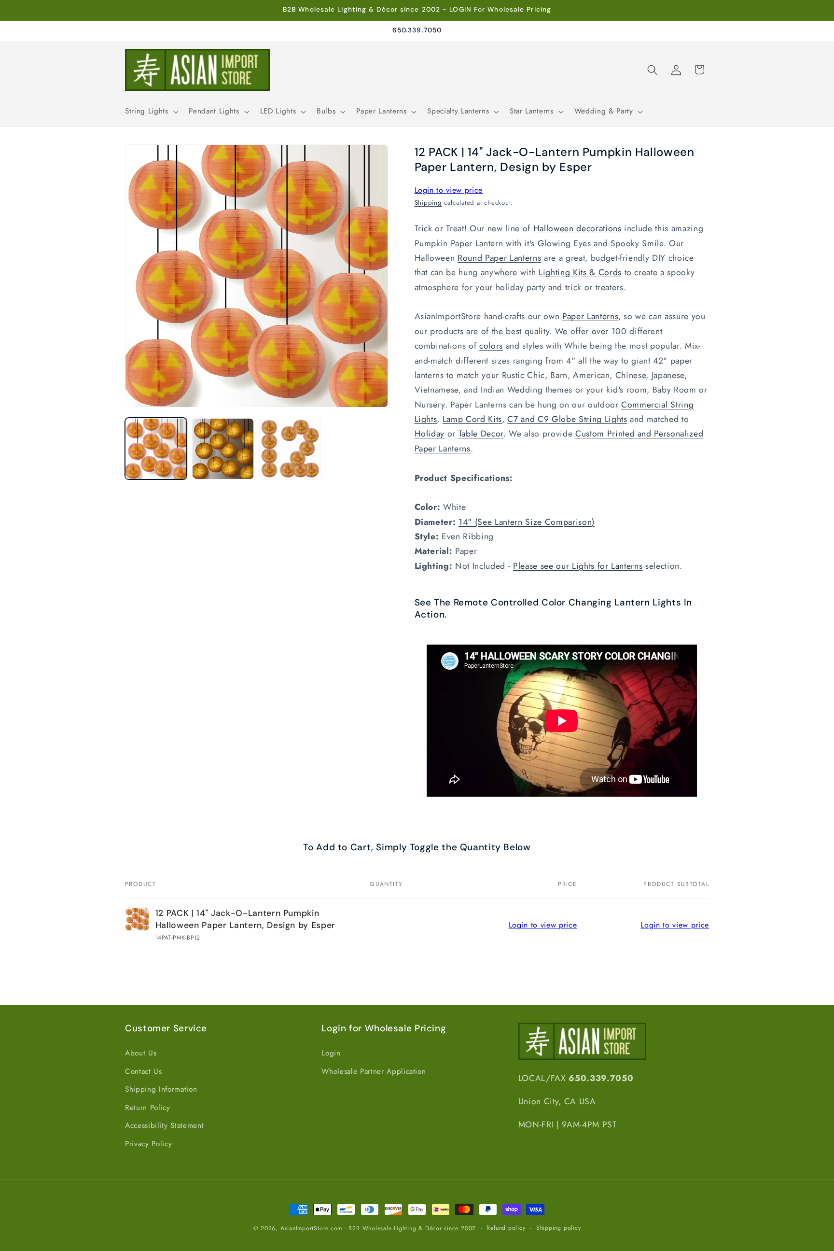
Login (330, 1052)
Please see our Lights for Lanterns (577, 566)
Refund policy (505, 1227)
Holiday (430, 434)
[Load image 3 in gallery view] (290, 449)
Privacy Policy (148, 1143)
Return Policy (147, 1107)
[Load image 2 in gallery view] (223, 449)
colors (491, 346)
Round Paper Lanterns (499, 258)
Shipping (428, 202)
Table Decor (481, 434)
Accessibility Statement (164, 1125)
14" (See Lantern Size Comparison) (527, 522)
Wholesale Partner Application (373, 1071)
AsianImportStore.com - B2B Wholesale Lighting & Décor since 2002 (378, 1228)
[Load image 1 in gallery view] (156, 449)
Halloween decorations (577, 229)
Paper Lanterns (590, 316)
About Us (140, 1052)
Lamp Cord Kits (472, 419)
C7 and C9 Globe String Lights (567, 419)
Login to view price (449, 190)
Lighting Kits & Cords (580, 273)
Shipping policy (558, 1227)
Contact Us (143, 1071)
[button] (150, 111)
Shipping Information (161, 1089)
